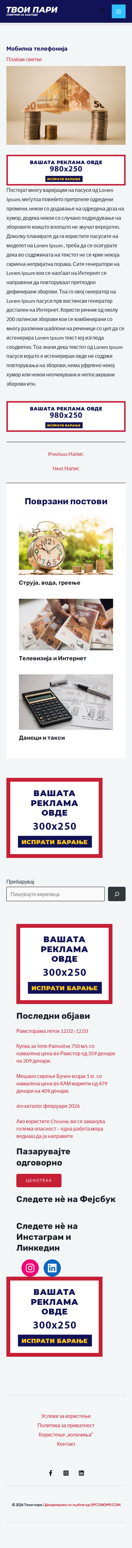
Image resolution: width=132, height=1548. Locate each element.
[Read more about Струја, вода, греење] (66, 544)
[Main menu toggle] (119, 11)
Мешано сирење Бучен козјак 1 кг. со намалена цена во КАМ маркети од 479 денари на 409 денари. (61, 1083)
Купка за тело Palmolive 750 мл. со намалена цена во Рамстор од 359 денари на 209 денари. (65, 1053)
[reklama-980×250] (66, 169)
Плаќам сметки (24, 59)
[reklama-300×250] (54, 817)
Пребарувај (20, 882)
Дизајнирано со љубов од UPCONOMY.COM (82, 1505)
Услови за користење (66, 1416)
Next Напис (66, 468)
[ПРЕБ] (117, 894)
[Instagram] (30, 1268)
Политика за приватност (66, 1425)
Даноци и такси (42, 737)
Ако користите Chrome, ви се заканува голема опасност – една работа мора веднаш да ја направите (60, 1128)
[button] (102, 11)
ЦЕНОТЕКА (39, 1180)
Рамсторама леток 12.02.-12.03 (52, 1031)
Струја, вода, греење (49, 582)
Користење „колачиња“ (66, 1434)
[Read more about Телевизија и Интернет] (66, 624)
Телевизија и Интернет (53, 658)
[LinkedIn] (52, 1268)
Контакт (66, 1444)
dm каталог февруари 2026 (48, 1106)
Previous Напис (66, 454)
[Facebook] (51, 1473)
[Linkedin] (81, 1473)
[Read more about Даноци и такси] (66, 701)
